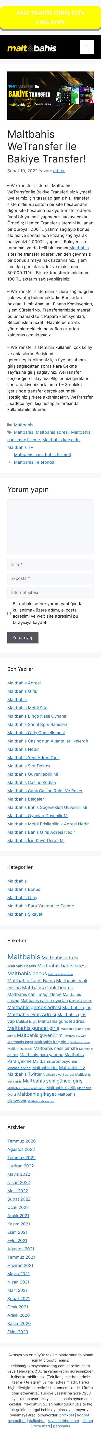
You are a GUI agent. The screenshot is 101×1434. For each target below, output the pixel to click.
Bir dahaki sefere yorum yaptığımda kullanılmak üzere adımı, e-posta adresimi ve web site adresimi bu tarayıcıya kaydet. (48, 613)
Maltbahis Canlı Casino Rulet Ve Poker (45, 790)
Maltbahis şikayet (36, 1094)
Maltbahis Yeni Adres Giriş (33, 757)
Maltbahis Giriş (22, 691)
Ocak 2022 (18, 1207)
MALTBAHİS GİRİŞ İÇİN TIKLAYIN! (50, 17)
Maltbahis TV (20, 447)
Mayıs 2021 (18, 1273)
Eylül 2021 (17, 1240)
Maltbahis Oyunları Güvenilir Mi (37, 815)
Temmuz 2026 (21, 1141)
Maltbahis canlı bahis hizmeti (42, 454)
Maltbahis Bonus (23, 889)
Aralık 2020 (18, 1315)
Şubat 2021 (18, 1298)
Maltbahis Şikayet (24, 914)
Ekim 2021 (17, 1232)
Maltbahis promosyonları (55, 1061)
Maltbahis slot (45, 1067)
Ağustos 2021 (20, 1248)
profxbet (66, 1415)
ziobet (87, 1420)
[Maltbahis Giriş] (31, 46)
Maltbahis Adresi (24, 683)
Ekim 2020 (17, 1331)
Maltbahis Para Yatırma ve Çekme (40, 905)
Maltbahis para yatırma (41, 1054)
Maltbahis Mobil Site (27, 707)
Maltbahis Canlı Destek (47, 988)
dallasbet (37, 1420)
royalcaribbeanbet (63, 1420)
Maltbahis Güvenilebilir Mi (32, 774)
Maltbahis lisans (80, 1042)
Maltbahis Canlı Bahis (31, 980)
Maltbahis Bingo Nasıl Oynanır (36, 716)
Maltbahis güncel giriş (33, 1028)
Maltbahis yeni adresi (58, 1074)
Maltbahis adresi (52, 432)
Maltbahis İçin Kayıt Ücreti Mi (35, 840)
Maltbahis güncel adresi (61, 1021)
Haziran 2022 (20, 1165)
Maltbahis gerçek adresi (34, 1007)
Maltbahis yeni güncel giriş (52, 1081)
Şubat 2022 (18, 1199)
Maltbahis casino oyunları (44, 1000)
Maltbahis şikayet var (41, 1101)
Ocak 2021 (17, 1306)
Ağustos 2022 (21, 1149)
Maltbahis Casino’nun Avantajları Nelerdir (47, 741)
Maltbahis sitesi (19, 1068)
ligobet (83, 1415)
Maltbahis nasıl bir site (56, 1048)
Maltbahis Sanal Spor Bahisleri (37, 724)
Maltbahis (79, 247)
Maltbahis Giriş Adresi (31, 1014)
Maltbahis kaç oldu (61, 439)
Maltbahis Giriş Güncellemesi (36, 732)
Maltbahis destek (80, 1001)
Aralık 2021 (18, 1215)
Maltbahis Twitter (24, 1074)
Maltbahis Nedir (23, 749)
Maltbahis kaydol (75, 1036)
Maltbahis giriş (76, 1007)
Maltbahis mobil (19, 1048)
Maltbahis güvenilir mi (40, 1035)
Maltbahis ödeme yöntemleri (26, 1088)
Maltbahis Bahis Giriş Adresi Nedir (41, 832)
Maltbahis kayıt (20, 1042)
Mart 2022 (17, 1190)
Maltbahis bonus (27, 973)
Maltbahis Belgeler (25, 799)
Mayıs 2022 (18, 1174)
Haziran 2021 (20, 1265)
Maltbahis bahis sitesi (62, 966)
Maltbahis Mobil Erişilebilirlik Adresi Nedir (48, 824)
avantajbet (17, 1420)
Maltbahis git (26, 1021)
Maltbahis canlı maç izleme (34, 994)
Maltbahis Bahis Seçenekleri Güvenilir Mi (47, 807)
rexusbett (41, 1426)
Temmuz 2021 (21, 1257)
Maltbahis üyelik (61, 1087)
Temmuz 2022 (21, 1157)
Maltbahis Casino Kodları (31, 782)
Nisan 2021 (18, 1282)
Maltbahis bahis (21, 966)
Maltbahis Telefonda (34, 462)
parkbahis (61, 1426)
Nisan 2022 (18, 1182)
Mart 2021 (17, 1290)
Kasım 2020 (19, 1323)
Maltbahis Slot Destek (28, 765)
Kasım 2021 (18, 1224)
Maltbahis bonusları (60, 974)
